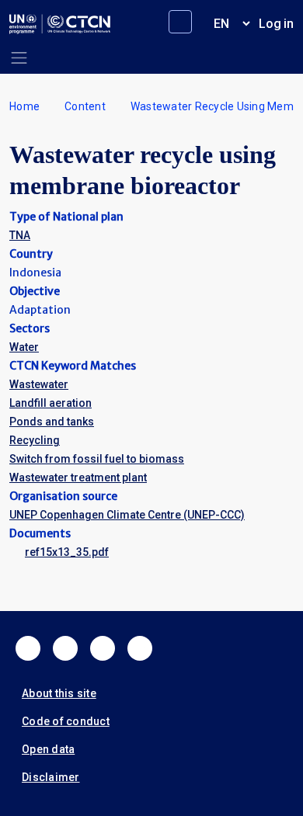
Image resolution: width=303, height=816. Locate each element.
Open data (48, 749)
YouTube (139, 648)
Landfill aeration (50, 403)
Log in (276, 23)
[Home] (59, 24)
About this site (59, 693)
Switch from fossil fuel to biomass (96, 459)
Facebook (28, 648)
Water (24, 347)
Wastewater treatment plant (78, 477)
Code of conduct (66, 721)
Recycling (34, 440)
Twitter (65, 648)
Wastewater (38, 384)
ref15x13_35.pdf (67, 552)
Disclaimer (51, 777)
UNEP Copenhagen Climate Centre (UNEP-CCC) (127, 515)
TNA (19, 235)
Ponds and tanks (51, 421)
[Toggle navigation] (19, 58)
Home (24, 106)
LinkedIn (102, 648)
